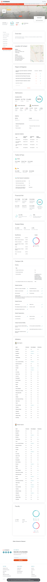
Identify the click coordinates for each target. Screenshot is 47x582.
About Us (32, 568)
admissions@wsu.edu (20, 58)
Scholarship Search (20, 571)
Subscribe (20, 560)
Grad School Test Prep (6, 569)
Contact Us (32, 569)
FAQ (31, 571)
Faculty (4, 48)
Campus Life (5, 45)
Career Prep (4, 571)
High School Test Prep (6, 574)
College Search (19, 568)
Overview (4, 32)
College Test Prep (5, 568)
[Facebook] (6, 552)
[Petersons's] (5, 1)
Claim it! (20, 16)
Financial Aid (5, 41)
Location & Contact (6, 34)
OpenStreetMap (41, 5)
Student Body (5, 43)
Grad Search (19, 569)
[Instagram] (11, 552)
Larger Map (2, 17)
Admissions (5, 37)
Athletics (4, 46)
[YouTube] (8, 552)
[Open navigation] (45, 1)
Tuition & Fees (5, 39)
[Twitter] (3, 552)
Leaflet (36, 5)
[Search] (43, 1)
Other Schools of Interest (7, 50)
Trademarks (33, 574)
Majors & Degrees (6, 35)
